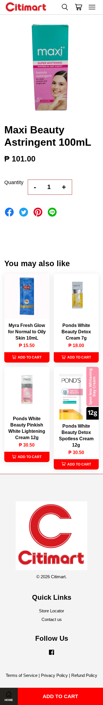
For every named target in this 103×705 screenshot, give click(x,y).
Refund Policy (84, 675)
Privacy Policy (54, 675)
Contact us (51, 619)
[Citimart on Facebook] (51, 654)
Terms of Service (21, 675)
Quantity (13, 182)
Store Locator (51, 610)
